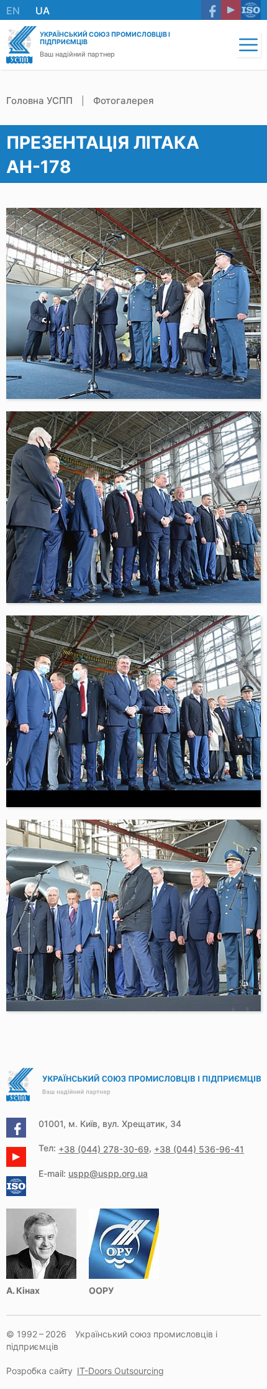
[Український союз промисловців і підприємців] (21, 44)
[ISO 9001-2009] (251, 10)
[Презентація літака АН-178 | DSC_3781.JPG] (133, 915)
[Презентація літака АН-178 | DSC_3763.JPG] (133, 304)
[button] (248, 44)
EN (13, 10)
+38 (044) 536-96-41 (199, 1149)
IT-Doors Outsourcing (120, 1370)
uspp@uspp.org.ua (108, 1173)
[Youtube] (231, 10)
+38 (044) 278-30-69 (103, 1149)
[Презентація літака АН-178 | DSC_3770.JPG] (133, 711)
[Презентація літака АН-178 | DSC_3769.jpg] (133, 507)
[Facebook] (211, 10)
